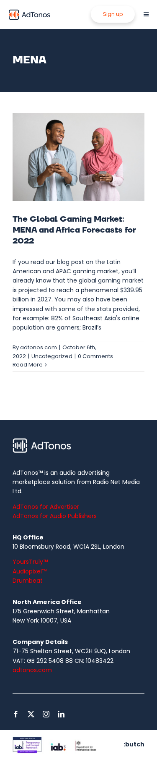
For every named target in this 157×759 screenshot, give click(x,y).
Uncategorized (51, 356)
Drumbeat (28, 580)
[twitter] (31, 714)
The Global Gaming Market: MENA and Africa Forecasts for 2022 (74, 230)
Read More (28, 365)
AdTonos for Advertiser (46, 507)
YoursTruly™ (30, 561)
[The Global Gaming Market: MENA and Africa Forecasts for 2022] (78, 157)
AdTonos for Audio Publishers (55, 516)
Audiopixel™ (29, 571)
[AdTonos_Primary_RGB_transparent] (29, 11)
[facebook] (16, 714)
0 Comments (95, 356)
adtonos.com (38, 347)
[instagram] (46, 714)
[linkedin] (61, 714)
